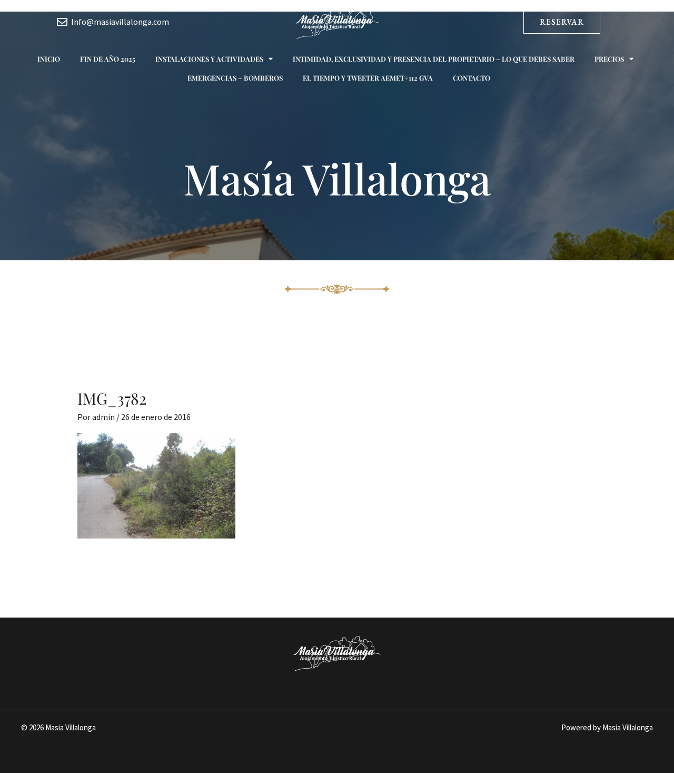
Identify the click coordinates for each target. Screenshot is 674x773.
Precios (609, 58)
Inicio (48, 58)
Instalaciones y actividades (209, 58)
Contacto (471, 77)
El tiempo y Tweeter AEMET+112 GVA (368, 77)
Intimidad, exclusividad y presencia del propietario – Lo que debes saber (433, 58)
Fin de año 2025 (107, 58)
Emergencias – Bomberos (235, 77)
